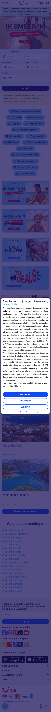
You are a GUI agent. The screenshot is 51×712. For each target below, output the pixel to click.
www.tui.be (12, 304)
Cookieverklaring (32, 412)
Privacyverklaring (19, 412)
